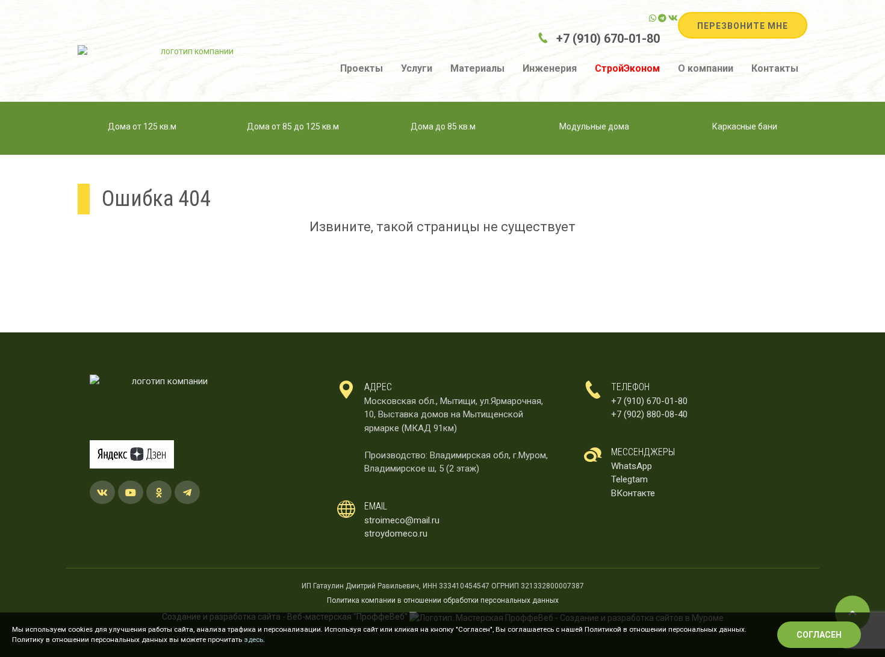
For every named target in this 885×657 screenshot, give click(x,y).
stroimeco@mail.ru (401, 520)
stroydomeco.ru (395, 533)
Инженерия (550, 68)
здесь (253, 639)
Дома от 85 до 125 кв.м (293, 126)
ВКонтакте (633, 493)
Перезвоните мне (742, 26)
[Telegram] (662, 18)
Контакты (774, 68)
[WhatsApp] (652, 18)
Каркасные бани (744, 126)
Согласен (819, 635)
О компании (705, 68)
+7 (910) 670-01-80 (608, 38)
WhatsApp (631, 466)
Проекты (361, 68)
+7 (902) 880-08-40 (649, 414)
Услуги (416, 68)
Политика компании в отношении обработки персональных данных (443, 600)
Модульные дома (594, 126)
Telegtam (629, 479)
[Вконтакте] (673, 18)
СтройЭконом (627, 68)
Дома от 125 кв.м (142, 126)
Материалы (477, 68)
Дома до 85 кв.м (443, 126)
